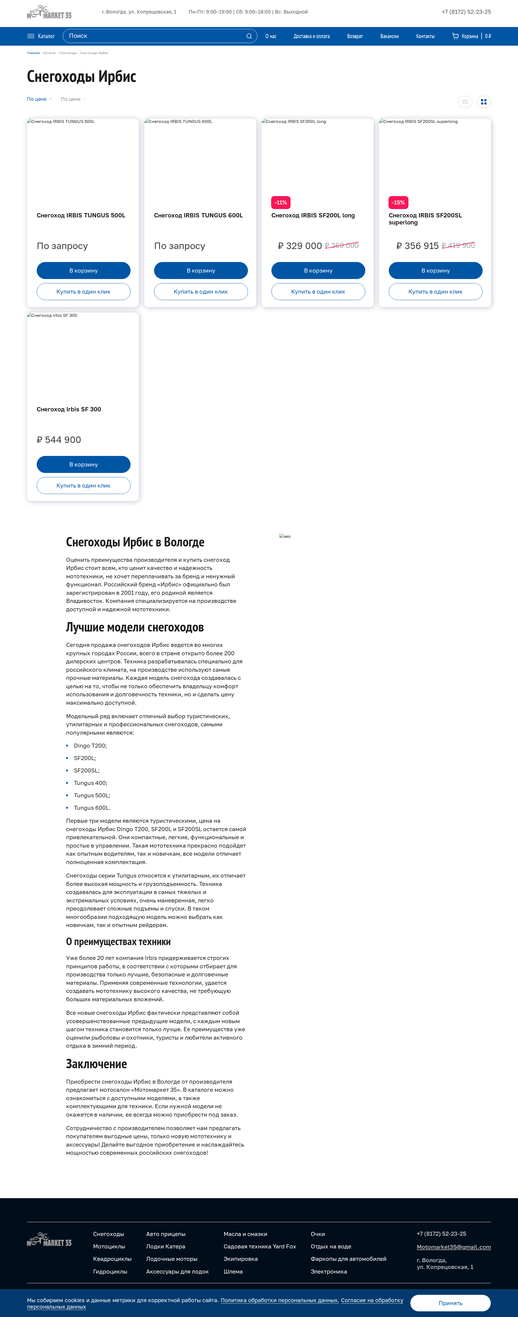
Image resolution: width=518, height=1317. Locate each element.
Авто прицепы (166, 1233)
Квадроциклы (112, 1258)
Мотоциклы (109, 1246)
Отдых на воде (331, 1246)
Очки (318, 1233)
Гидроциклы (110, 1271)
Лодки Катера (165, 1246)
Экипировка (241, 1258)
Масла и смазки (245, 1233)
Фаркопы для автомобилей (349, 1258)
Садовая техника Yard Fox (260, 1246)
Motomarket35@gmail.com (454, 1246)
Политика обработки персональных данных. (280, 1300)
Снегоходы (108, 1233)
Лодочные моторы (171, 1258)
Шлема (233, 1271)
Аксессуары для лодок (177, 1271)
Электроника (329, 1271)
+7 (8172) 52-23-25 (466, 11)
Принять (450, 1302)
